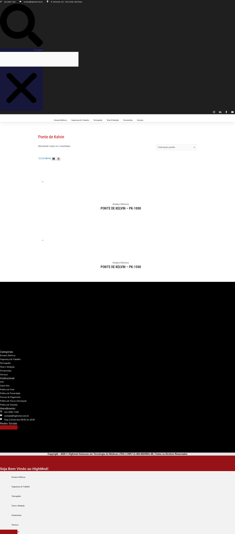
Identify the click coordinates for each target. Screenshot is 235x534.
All (49, 158)
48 (46, 158)
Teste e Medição (113, 120)
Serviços (140, 120)
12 (39, 158)
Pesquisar (38, 50)
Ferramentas (128, 120)
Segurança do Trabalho (80, 120)
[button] (21, 26)
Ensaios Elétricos (60, 120)
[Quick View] (111, 212)
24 (43, 158)
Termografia (97, 120)
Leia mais (122, 212)
